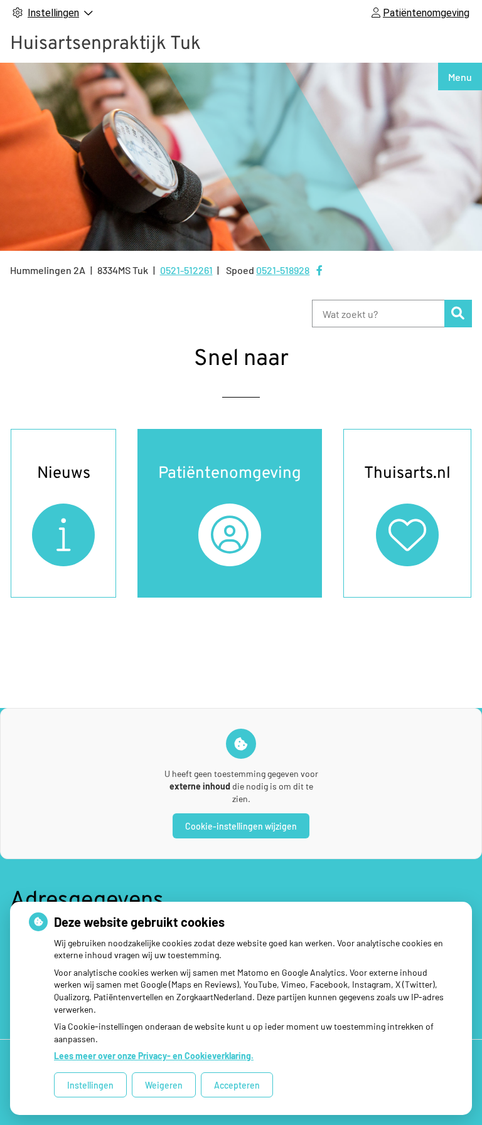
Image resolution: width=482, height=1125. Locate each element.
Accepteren (237, 1085)
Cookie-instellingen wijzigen (241, 826)
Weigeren (164, 1085)
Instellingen (90, 1085)
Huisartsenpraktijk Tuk (105, 44)
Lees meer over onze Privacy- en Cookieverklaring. (154, 1055)
